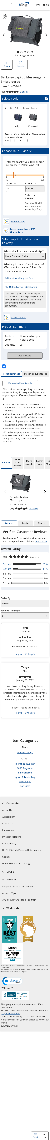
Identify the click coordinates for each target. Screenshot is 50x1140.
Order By (5, 598)
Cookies (6, 857)
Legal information (10, 1013)
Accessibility (8, 816)
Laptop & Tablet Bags (25, 777)
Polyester (25, 785)
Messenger (25, 781)
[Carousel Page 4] (28, 52)
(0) (46, 5)
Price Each (30, 183)
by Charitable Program (19, 899)
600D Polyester (25, 768)
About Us (7, 810)
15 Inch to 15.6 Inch (25, 763)
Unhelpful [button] (30, 654)
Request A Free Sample (20, 383)
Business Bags (25, 752)
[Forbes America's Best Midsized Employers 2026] (12, 954)
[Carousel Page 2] (21, 52)
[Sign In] (39, 5)
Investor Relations (12, 837)
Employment (8, 830)
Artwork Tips (9, 893)
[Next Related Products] (45, 492)
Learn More (41, 541)
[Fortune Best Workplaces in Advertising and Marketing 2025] (10, 929)
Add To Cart (24, 355)
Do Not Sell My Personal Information (21, 851)
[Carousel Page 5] (32, 52)
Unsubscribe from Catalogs (16, 864)
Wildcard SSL (8, 989)
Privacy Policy (9, 844)
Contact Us (7, 823)
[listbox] (25, 271)
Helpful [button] (18, 654)
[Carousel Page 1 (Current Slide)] (18, 52)
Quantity (11, 183)
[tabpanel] (25, 624)
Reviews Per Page (10, 610)
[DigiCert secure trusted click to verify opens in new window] (12, 981)
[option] (17, 120)
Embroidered (25, 772)
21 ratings (33, 509)
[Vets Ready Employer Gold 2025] (28, 929)
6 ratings (24, 92)
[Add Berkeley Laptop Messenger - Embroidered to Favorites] (4, 16)
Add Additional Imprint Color (20, 278)
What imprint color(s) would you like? (24, 266)
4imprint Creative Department (17, 886)
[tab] (11, 374)
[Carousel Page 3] (25, 52)
